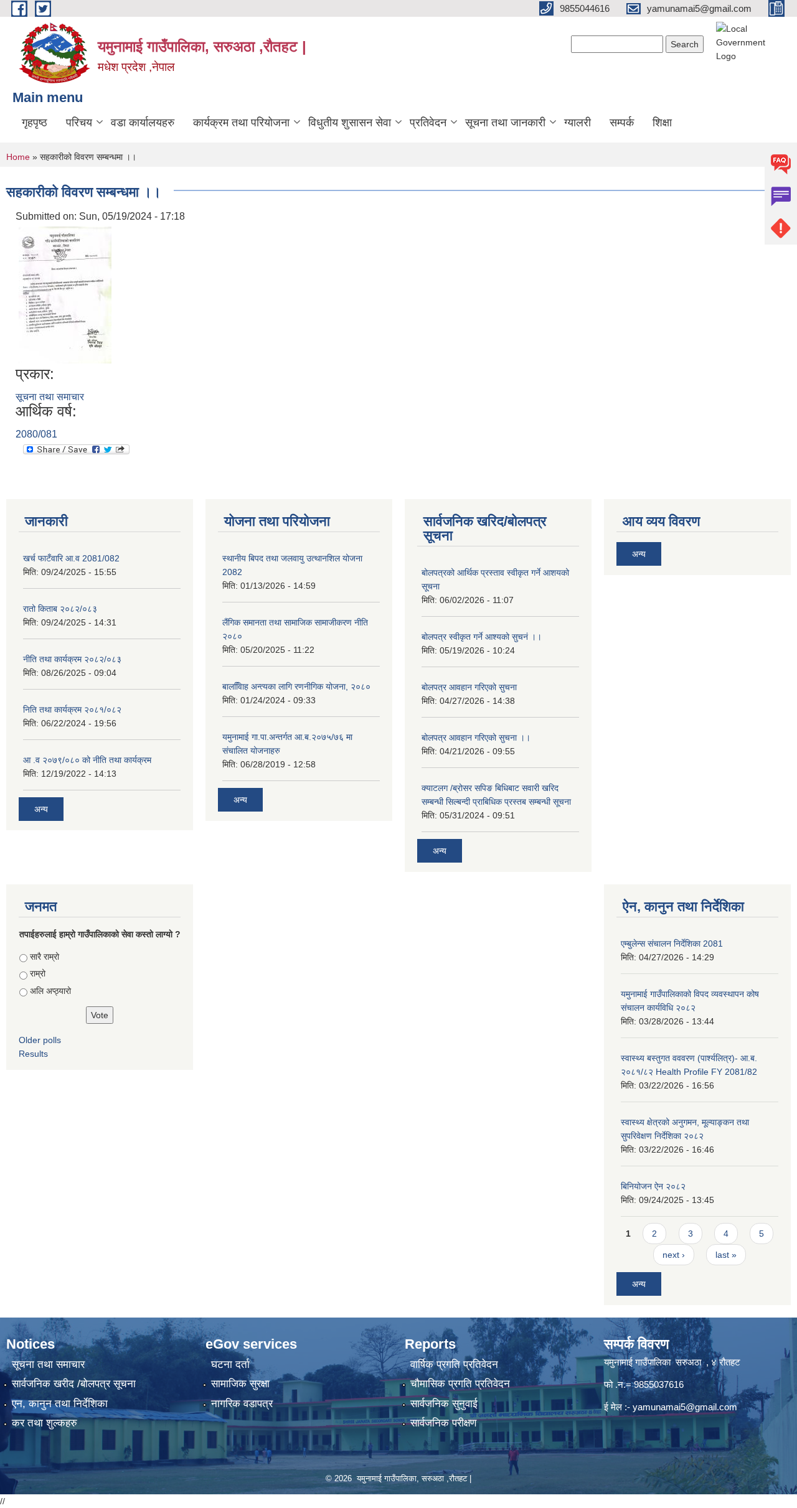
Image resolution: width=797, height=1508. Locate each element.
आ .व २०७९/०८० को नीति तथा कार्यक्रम (87, 760)
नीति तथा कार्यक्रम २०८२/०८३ (72, 659)
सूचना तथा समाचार (50, 396)
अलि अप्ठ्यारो (50, 991)
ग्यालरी (577, 122)
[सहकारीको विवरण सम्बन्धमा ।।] (65, 294)
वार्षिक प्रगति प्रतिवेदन (454, 1364)
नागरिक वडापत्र (242, 1404)
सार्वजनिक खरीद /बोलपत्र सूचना (74, 1384)
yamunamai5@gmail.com (685, 1407)
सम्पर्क (622, 122)
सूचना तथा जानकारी (505, 122)
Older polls (40, 1040)
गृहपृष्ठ (34, 122)
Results (33, 1054)
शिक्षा (662, 122)
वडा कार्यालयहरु (142, 122)
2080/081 (36, 434)
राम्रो (37, 973)
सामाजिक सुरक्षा (240, 1384)
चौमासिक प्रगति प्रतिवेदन (460, 1384)
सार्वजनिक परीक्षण (443, 1423)
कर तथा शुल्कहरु (44, 1423)
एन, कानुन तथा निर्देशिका (60, 1404)
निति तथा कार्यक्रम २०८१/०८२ (72, 709)
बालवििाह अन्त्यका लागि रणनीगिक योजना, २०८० (296, 686)
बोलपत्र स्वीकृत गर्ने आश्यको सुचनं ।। (482, 637)
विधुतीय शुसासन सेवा (349, 122)
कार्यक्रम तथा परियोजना (241, 122)
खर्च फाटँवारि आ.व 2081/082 (71, 558)
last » (726, 1255)
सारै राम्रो (44, 957)
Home (18, 157)
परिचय (79, 122)
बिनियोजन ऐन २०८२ (653, 1186)
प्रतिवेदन (428, 122)
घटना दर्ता (230, 1364)
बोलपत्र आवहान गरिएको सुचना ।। (476, 737)
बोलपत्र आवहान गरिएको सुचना (469, 687)
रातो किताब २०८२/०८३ (60, 609)
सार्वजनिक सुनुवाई (444, 1404)
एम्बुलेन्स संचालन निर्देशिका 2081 (672, 943)
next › (674, 1255)
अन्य (41, 809)
